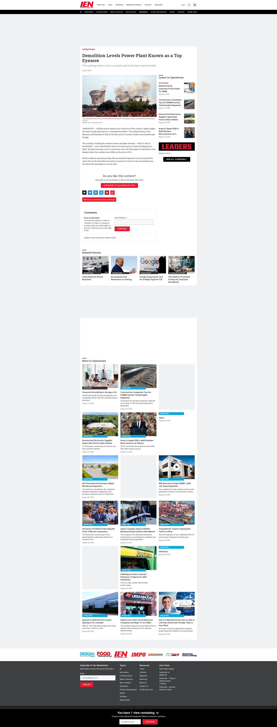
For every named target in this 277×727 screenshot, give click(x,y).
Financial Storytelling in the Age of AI (99, 392)
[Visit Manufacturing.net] (172, 655)
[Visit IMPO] (138, 654)
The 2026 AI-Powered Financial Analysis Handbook (179, 279)
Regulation (146, 273)
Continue (150, 722)
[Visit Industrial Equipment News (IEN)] (120, 654)
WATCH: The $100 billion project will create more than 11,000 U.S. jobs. (99, 627)
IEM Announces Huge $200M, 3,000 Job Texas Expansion (175, 484)
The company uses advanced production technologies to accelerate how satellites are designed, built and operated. (138, 537)
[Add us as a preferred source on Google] (112, 192)
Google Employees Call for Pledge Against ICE (151, 278)
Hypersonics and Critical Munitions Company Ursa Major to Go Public (136, 621)
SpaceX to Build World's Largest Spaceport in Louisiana (97, 621)
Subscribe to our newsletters (119, 185)
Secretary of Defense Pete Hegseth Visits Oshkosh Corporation (98, 530)
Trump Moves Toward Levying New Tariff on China (175, 530)
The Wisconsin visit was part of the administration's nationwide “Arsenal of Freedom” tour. (97, 537)
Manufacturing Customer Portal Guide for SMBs (169, 88)
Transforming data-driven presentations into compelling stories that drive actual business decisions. (99, 397)
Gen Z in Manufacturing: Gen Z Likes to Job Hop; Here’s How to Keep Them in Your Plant (177, 622)
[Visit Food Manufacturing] (104, 654)
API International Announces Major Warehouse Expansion (98, 484)
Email (82, 673)
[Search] (189, 5)
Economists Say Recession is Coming (121, 278)
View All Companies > (176, 159)
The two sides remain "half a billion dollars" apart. (134, 584)
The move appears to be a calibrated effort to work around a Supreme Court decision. (176, 536)
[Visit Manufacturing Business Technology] (189, 654)
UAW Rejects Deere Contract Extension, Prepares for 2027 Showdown (133, 577)
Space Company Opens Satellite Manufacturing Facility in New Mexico (137, 530)
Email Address (121, 218)
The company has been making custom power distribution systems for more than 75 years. (176, 490)
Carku (161, 418)
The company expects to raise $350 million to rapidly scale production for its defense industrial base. (138, 628)
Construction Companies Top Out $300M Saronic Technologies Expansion (170, 102)
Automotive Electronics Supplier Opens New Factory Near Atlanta (170, 117)
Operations (88, 49)
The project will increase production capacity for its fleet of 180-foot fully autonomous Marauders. (137, 403)
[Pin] (107, 192)
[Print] (84, 192)
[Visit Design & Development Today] (87, 654)
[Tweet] (101, 192)
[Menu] (195, 5)
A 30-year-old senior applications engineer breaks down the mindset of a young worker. (176, 630)
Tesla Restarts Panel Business (92, 278)
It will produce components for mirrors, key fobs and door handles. (99, 447)
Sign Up (86, 685)
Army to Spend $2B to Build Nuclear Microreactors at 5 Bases (169, 131)
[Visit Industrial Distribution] (155, 655)
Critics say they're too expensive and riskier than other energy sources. (137, 447)
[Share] (90, 192)
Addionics (163, 551)
